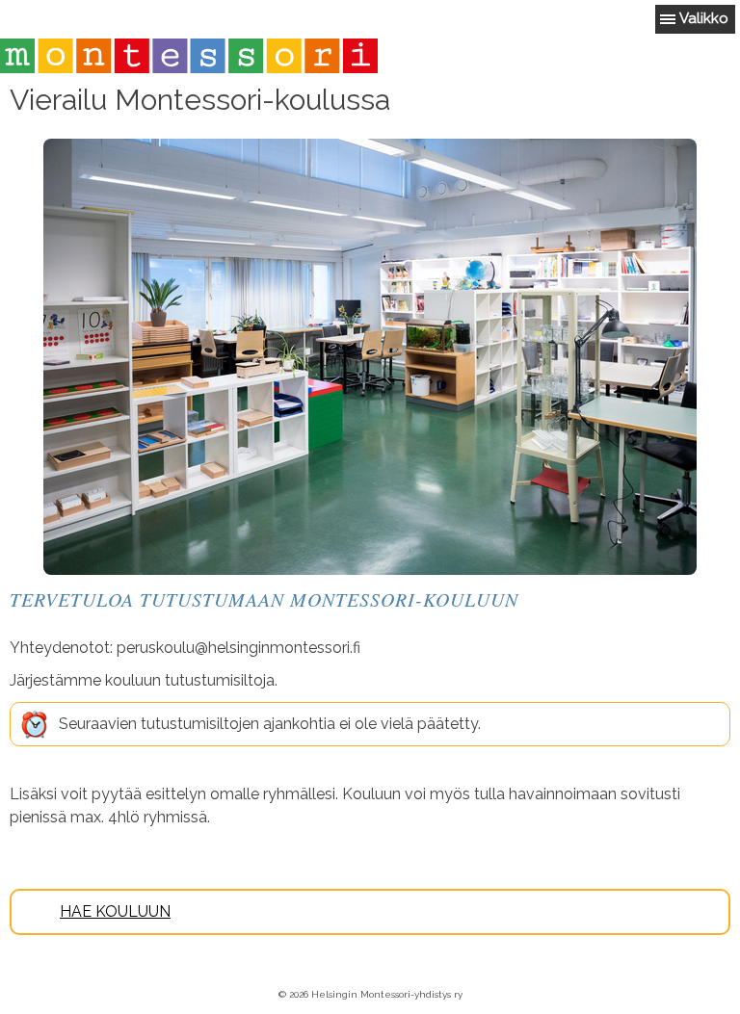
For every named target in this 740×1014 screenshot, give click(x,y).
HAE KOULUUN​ (115, 911)
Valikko (703, 18)
